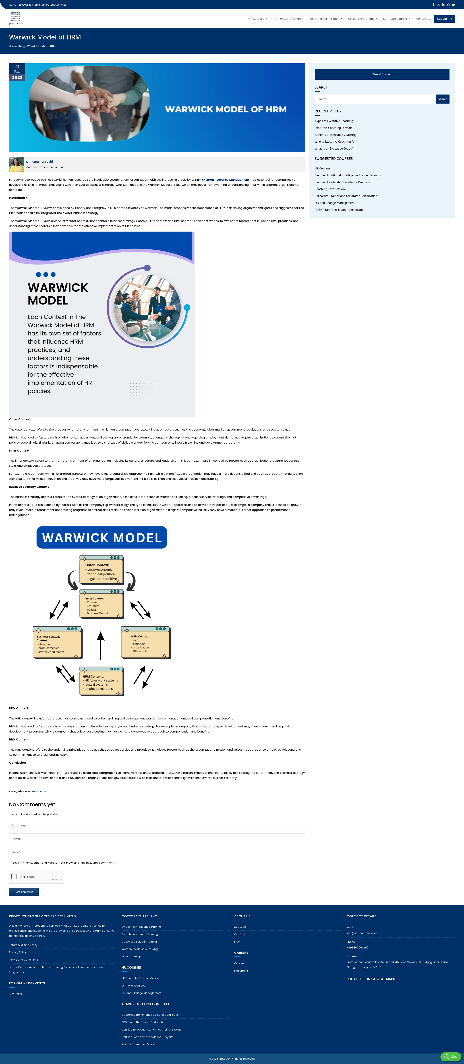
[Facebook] (433, 4)
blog (22, 46)
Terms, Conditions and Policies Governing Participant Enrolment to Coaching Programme (58, 969)
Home (13, 46)
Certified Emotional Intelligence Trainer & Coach (348, 175)
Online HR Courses (133, 985)
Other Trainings (131, 956)
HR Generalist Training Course (141, 978)
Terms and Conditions (23, 960)
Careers (239, 963)
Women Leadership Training (140, 949)
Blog (237, 941)
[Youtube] (453, 4)
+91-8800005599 (357, 947)
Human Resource (35, 791)
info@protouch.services (362, 933)
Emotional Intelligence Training (141, 927)
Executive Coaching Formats (334, 128)
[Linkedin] (443, 4)
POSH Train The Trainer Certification (340, 210)
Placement (241, 971)
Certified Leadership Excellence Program (342, 182)
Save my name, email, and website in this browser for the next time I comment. (63, 862)
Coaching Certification (330, 189)
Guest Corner (382, 74)
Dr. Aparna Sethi (39, 161)
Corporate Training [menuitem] (361, 19)
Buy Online (16, 994)
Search (442, 99)
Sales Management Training (140, 934)
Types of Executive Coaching (334, 121)
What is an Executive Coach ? (334, 148)
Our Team (240, 934)
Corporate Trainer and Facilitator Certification (346, 196)
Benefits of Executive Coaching (335, 135)
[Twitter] (438, 4)
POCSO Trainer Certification (139, 1044)
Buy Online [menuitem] (444, 19)
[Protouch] (16, 18)
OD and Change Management (335, 203)
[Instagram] (448, 4)
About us (240, 927)
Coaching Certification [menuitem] (324, 19)
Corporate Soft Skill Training (139, 941)
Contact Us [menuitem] (423, 19)
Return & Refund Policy (23, 945)
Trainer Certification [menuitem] (287, 19)
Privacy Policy (17, 952)
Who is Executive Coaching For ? (336, 142)
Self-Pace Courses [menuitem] (395, 19)
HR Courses (322, 168)
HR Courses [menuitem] (256, 19)
